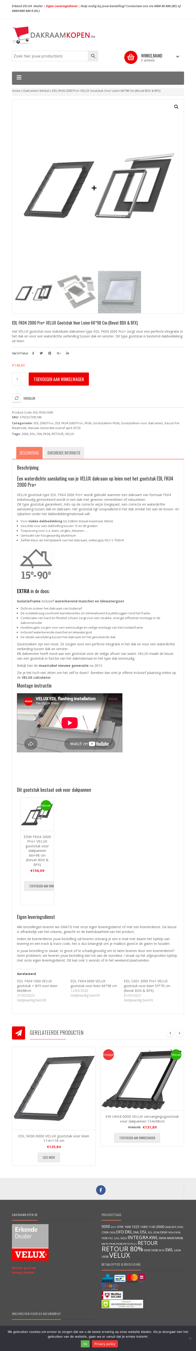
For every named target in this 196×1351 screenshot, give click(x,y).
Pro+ (134, 1244)
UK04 (177, 1250)
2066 (168, 1227)
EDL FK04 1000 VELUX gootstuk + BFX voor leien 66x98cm (37, 986)
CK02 (180, 1227)
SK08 (154, 1250)
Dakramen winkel (36, 90)
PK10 (126, 1244)
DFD (120, 1232)
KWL (153, 1237)
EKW (163, 1232)
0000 (106, 1226)
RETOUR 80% (122, 1248)
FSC (110, 1238)
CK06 (112, 1232)
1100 (151, 1227)
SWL (169, 1250)
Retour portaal (24, 1268)
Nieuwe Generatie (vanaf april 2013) (54, 428)
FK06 (177, 1232)
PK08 (119, 1244)
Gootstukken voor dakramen (142, 423)
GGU (123, 1238)
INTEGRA (138, 1237)
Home (16, 90)
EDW (156, 1232)
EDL (32, 434)
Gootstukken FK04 (106, 423)
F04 (39, 434)
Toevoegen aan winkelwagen (59, 379)
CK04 (105, 1232)
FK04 (88, 423)
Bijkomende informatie (64, 453)
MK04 (162, 1238)
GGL (117, 1238)
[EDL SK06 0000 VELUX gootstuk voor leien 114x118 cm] (53, 1088)
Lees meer (49, 1157)
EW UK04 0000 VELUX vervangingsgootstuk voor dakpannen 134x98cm (142, 1118)
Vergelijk (29, 398)
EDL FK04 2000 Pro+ (69, 423)
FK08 (105, 1238)
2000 (25, 434)
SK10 (161, 1250)
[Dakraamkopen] (98, 35)
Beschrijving (29, 453)
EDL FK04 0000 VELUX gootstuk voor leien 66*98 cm (94, 983)
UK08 (105, 1256)
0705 (120, 1227)
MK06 (170, 1238)
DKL (128, 1232)
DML (136, 1232)
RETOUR (57, 434)
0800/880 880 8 (22, 11)
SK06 (147, 1250)
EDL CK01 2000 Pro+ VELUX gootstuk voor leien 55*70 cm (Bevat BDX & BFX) (147, 986)
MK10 (105, 1244)
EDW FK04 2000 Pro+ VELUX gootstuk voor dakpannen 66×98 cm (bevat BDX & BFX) (37, 850)
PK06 (112, 1244)
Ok (85, 1344)
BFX (174, 1227)
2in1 (113, 1227)
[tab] (29, 453)
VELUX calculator (36, 677)
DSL (143, 1232)
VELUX (69, 434)
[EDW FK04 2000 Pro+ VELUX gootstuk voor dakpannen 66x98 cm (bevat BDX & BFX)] (37, 814)
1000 (127, 1227)
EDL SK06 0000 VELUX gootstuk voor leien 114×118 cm (53, 1138)
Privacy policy (104, 1344)
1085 (144, 1227)
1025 (135, 1226)
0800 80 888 (162, 6)
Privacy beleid (23, 1272)
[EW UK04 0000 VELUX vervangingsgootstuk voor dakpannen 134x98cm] (142, 1078)
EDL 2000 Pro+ (44, 423)
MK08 (179, 1238)
